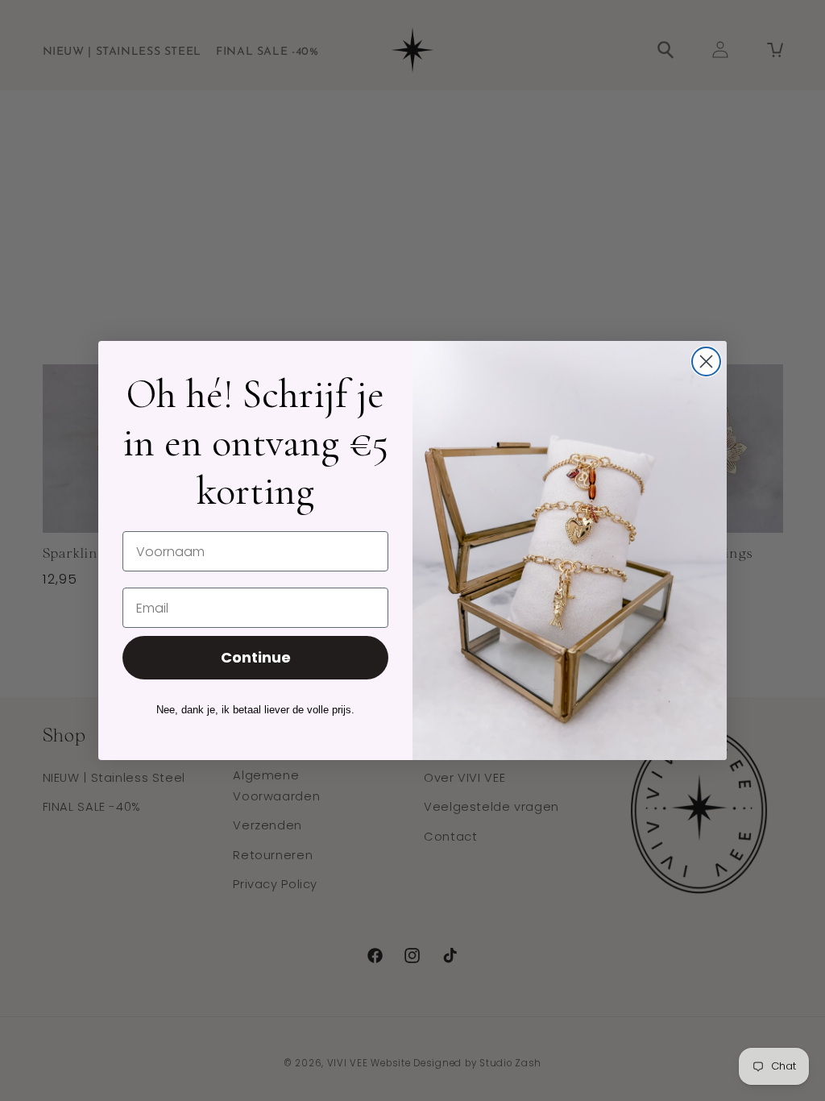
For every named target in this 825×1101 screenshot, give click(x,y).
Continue (256, 657)
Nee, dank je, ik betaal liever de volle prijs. (255, 710)
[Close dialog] (706, 361)
